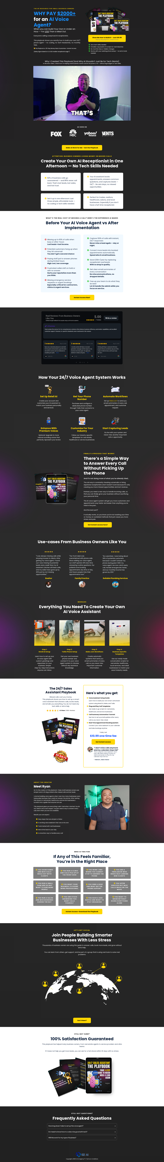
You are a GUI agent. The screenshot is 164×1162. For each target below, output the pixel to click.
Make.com (113, 401)
